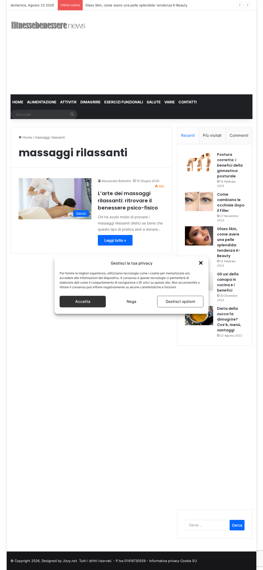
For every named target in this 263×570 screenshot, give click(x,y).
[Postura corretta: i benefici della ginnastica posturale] (199, 161)
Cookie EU (188, 561)
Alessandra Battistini (116, 181)
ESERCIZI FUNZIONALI (123, 102)
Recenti (188, 135)
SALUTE (154, 102)
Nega (131, 301)
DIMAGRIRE (90, 102)
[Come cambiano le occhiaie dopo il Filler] (199, 201)
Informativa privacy (164, 561)
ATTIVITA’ (68, 102)
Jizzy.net (70, 561)
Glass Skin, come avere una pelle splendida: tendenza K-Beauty (136, 5)
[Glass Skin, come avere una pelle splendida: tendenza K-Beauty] (199, 236)
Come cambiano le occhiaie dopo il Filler (231, 202)
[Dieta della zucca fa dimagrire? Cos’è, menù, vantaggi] (199, 315)
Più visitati (212, 135)
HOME (17, 102)
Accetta (82, 301)
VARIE (169, 102)
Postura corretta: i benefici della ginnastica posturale (230, 165)
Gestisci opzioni (180, 301)
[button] (200, 263)
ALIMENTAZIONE (42, 102)
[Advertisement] (178, 52)
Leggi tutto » (115, 240)
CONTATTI (188, 102)
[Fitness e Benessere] (48, 26)
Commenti (239, 135)
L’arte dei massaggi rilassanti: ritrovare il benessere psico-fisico (128, 200)
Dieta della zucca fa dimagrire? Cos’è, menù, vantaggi (229, 319)
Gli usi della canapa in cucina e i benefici (228, 282)
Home (27, 137)
